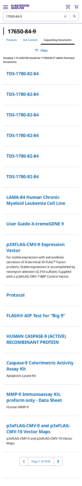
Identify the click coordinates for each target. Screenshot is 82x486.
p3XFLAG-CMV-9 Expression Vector (35, 247)
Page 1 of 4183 (41, 461)
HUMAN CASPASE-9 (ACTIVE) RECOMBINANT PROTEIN (36, 339)
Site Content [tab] (30, 40)
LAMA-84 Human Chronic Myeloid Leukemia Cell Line (35, 200)
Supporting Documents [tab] (57, 40)
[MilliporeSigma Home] (20, 6)
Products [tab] (11, 40)
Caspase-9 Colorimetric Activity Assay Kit (40, 366)
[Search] (74, 16)
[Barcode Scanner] (68, 6)
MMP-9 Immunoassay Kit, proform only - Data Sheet (34, 397)
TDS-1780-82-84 (22, 73)
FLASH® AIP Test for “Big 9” (35, 315)
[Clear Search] (65, 16)
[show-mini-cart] (76, 6)
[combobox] (41, 16)
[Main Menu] (5, 7)
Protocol (15, 295)
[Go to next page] (58, 461)
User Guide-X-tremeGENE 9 (35, 224)
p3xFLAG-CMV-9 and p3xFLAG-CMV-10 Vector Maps (38, 428)
